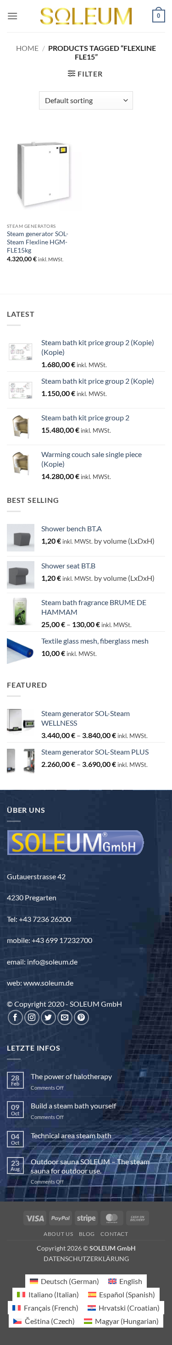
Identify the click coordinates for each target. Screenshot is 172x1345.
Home (27, 48)
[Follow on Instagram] (31, 1017)
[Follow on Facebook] (15, 1017)
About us (58, 1233)
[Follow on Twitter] (48, 1017)
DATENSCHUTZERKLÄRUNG (86, 1258)
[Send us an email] (64, 1017)
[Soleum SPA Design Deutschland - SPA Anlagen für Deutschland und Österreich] (86, 16)
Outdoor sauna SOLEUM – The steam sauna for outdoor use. (90, 1165)
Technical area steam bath (71, 1135)
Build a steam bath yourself (73, 1105)
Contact (114, 1233)
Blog (87, 1233)
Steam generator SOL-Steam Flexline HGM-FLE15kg (37, 242)
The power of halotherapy (71, 1076)
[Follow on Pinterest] (81, 1017)
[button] (12, 16)
